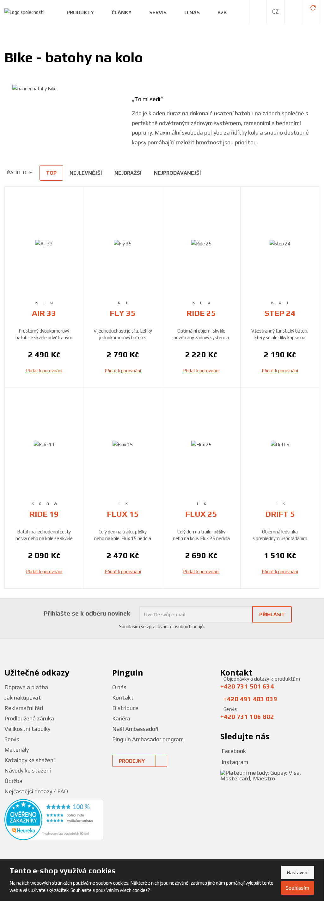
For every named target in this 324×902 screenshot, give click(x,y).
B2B (222, 12)
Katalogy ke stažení (29, 760)
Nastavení (298, 872)
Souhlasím (297, 888)
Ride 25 (201, 313)
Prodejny (132, 761)
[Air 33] (44, 243)
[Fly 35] (122, 243)
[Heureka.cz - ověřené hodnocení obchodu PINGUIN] (53, 819)
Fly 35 (123, 313)
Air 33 (44, 313)
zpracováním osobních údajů (175, 626)
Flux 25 (201, 514)
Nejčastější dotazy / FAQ (36, 791)
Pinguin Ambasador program (148, 739)
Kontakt (123, 697)
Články (121, 12)
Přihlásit (272, 614)
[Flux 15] (122, 444)
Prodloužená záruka (29, 718)
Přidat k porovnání (44, 370)
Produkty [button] (80, 12)
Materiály (16, 749)
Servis (158, 12)
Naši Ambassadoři (135, 728)
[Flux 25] (201, 444)
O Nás (192, 12)
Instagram (234, 762)
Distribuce (125, 708)
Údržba (13, 781)
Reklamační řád (23, 708)
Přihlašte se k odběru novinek (87, 613)
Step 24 (280, 313)
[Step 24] (279, 243)
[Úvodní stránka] (24, 11)
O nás (119, 687)
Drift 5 (280, 514)
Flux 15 (123, 514)
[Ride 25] (201, 243)
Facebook (233, 751)
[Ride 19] (44, 444)
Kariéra (121, 718)
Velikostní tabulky (27, 728)
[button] (275, 11)
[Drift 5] (279, 444)
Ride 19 (44, 514)
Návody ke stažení (27, 770)
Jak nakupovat (22, 697)
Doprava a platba (26, 687)
